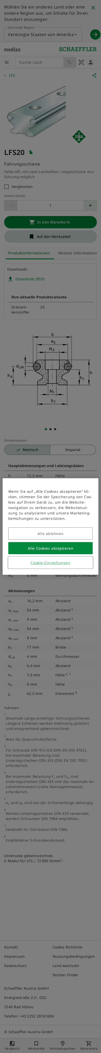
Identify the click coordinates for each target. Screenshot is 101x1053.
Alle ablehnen (50, 533)
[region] (51, 526)
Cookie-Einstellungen (50, 562)
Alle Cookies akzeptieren (50, 548)
